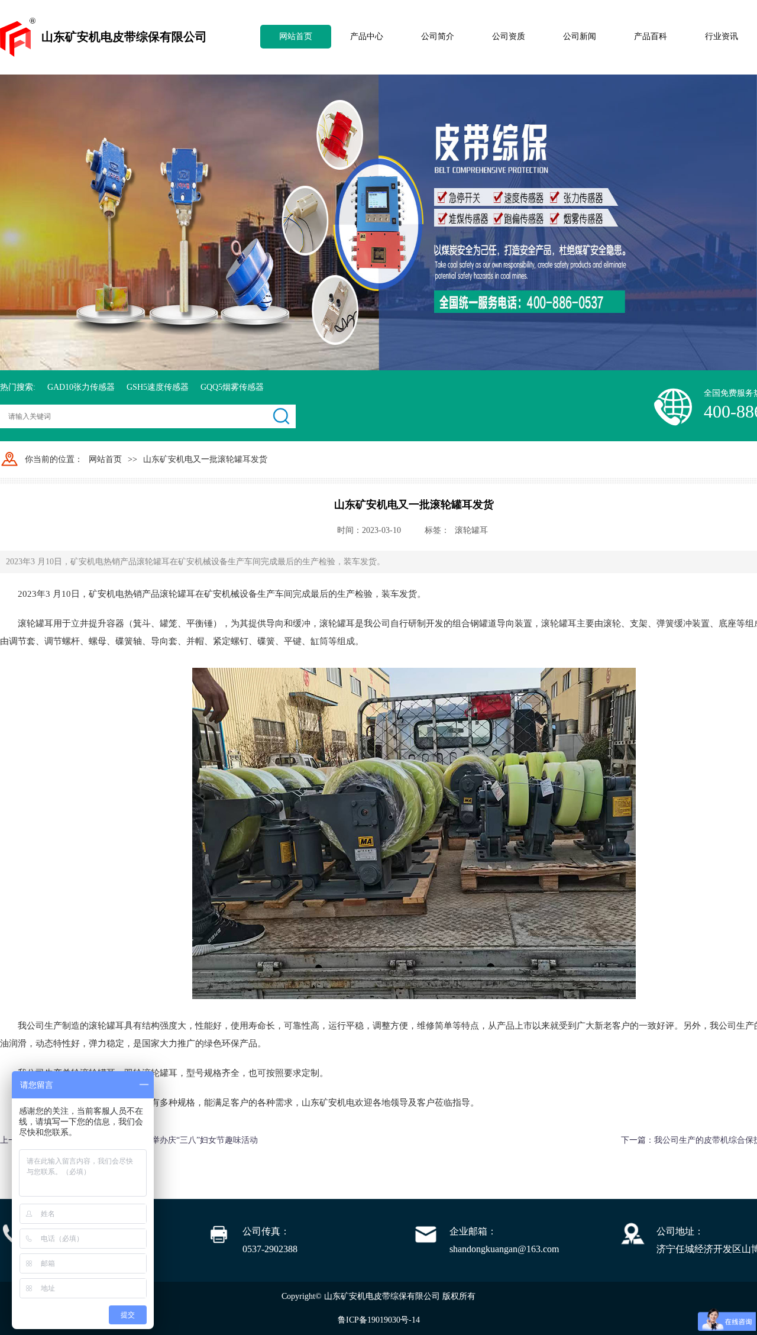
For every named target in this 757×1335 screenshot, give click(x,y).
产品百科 (650, 36)
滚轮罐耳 (471, 530)
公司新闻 (579, 36)
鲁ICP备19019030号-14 (379, 1319)
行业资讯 (721, 36)
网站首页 (295, 36)
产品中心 (366, 36)
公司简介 (437, 36)
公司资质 (508, 36)
